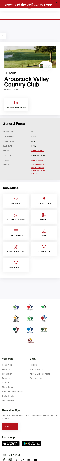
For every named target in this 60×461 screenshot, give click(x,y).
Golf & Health (8, 396)
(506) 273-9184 (37, 160)
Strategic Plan (36, 378)
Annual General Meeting (40, 373)
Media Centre (8, 387)
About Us (6, 369)
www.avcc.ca (37, 151)
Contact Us (7, 364)
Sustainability (8, 400)
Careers (5, 382)
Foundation (7, 373)
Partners (6, 378)
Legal (33, 358)
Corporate (7, 358)
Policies (33, 364)
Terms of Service (37, 369)
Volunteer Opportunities (12, 391)
